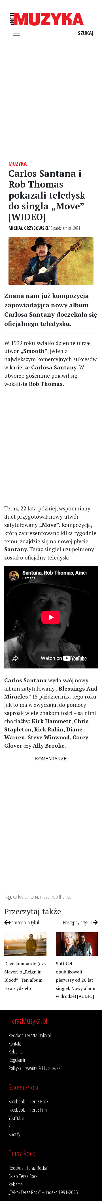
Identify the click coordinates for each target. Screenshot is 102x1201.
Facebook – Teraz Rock (28, 1101)
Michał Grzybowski (28, 228)
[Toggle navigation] (16, 33)
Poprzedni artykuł (24, 922)
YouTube (16, 1118)
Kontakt (14, 1043)
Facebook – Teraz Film (27, 1109)
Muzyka (17, 163)
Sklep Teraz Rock (22, 1176)
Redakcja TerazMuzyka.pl (29, 1035)
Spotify (14, 1134)
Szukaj (85, 33)
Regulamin (17, 1059)
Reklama (15, 1051)
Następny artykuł (78, 922)
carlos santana (25, 896)
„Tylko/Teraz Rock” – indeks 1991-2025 (43, 1192)
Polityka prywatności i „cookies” (35, 1068)
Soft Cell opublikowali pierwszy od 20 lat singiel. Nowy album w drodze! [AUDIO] (76, 979)
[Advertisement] (51, 101)
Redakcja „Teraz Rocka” (28, 1167)
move (45, 896)
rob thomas (62, 896)
